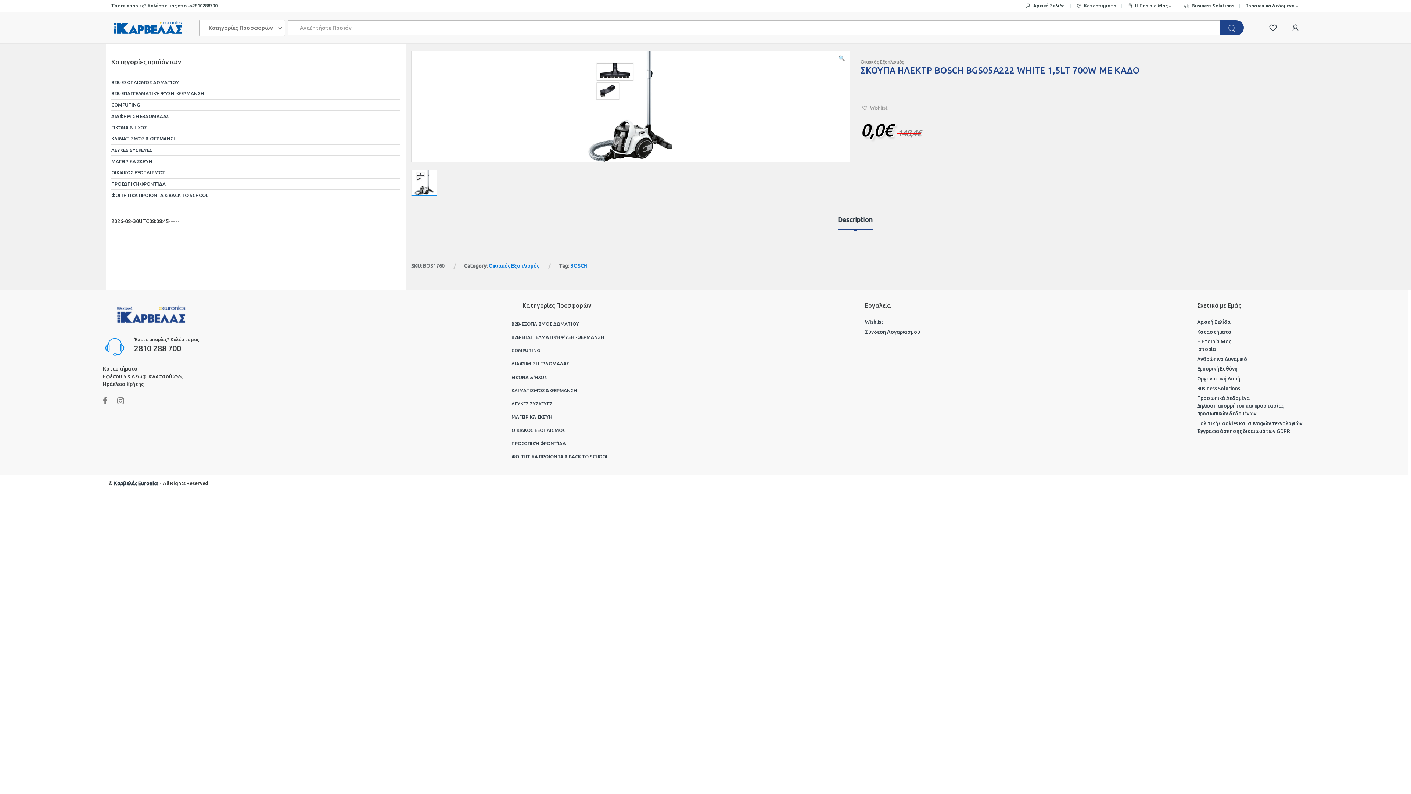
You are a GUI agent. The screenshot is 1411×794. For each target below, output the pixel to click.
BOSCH (578, 266)
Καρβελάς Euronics (136, 483)
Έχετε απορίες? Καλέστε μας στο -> (151, 5)
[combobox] (754, 27)
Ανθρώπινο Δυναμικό (1222, 359)
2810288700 (205, 5)
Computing (125, 104)
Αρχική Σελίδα (1049, 5)
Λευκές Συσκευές (131, 150)
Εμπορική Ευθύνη (1217, 369)
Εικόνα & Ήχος (129, 127)
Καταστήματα (1100, 5)
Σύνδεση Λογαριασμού (892, 332)
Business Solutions (1213, 5)
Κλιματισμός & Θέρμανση (144, 138)
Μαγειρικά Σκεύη (131, 161)
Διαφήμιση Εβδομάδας (140, 116)
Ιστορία (1206, 349)
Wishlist (874, 322)
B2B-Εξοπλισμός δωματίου (145, 82)
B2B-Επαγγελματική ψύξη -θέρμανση (157, 93)
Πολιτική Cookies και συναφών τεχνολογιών (1249, 423)
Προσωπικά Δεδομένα (1270, 5)
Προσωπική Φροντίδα (138, 183)
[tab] (855, 222)
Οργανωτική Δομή (1218, 379)
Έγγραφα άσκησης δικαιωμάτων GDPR (1243, 431)
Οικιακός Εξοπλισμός (882, 62)
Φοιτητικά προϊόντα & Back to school (159, 195)
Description (855, 219)
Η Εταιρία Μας (1151, 5)
